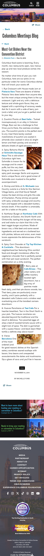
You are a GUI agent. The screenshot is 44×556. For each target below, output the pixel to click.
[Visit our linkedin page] (32, 493)
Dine (22, 368)
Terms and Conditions (22, 481)
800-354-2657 (27, 547)
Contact (22, 464)
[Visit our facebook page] (8, 493)
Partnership (22, 458)
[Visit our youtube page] (38, 493)
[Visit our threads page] (27, 493)
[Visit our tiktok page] (23, 493)
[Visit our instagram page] (12, 493)
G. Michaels (28, 186)
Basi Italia (26, 119)
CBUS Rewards (22, 484)
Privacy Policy (22, 474)
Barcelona (7, 338)
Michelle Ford (9, 58)
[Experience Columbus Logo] (10, 4)
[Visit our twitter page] (17, 493)
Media (22, 455)
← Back (6, 29)
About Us (22, 461)
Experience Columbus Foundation (22, 487)
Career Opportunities (22, 468)
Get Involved (22, 477)
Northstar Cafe (30, 213)
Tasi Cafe (29, 308)
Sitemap (22, 471)
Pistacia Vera (8, 91)
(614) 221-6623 (17, 547)
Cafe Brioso (29, 268)
